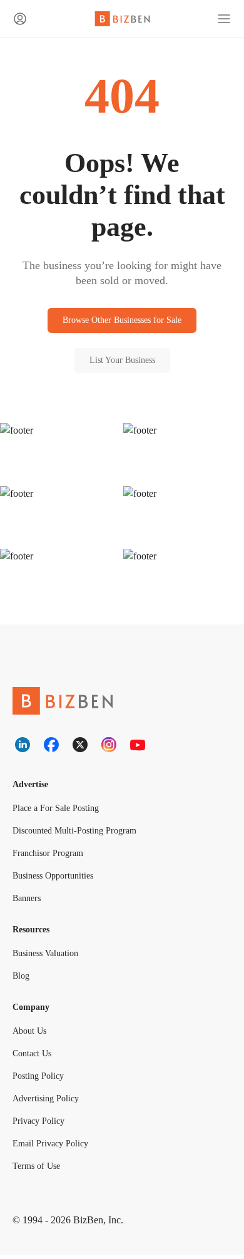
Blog (21, 979)
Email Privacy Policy (50, 1147)
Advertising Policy (48, 1102)
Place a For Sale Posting (59, 810)
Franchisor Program (50, 855)
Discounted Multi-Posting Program (81, 833)
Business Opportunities (59, 878)
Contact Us (35, 1057)
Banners (29, 900)
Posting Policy (40, 1079)
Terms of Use (39, 1170)
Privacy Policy (39, 1124)
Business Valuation (50, 956)
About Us (31, 1034)
